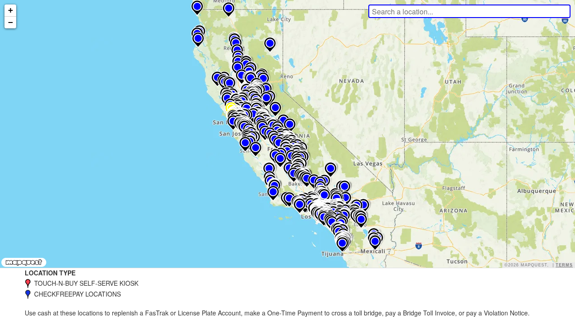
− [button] (10, 22)
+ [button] (10, 10)
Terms (564, 265)
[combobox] (469, 11)
